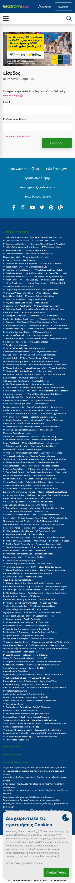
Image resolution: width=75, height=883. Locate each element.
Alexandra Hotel (11, 465)
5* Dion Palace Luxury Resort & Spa (46, 276)
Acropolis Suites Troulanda (16, 514)
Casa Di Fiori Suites (32, 619)
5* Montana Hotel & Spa (35, 250)
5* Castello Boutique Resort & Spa (19, 547)
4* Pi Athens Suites (43, 485)
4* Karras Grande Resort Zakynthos (36, 357)
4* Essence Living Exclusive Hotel (41, 478)
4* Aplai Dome (45, 563)
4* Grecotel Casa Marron (44, 240)
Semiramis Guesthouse (37, 397)
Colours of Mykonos (30, 596)
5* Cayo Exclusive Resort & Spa (32, 517)
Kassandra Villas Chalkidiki (15, 733)
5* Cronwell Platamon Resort (39, 253)
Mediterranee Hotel (48, 462)
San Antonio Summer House (16, 475)
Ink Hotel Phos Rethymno (15, 690)
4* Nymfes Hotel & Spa (14, 328)
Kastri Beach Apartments (30, 723)
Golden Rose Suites (12, 410)
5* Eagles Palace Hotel (43, 615)
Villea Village (9, 589)
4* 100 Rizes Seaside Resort (16, 384)
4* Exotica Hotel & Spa (36, 266)
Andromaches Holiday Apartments (19, 599)
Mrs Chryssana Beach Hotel (44, 351)
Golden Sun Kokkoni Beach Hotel (18, 318)
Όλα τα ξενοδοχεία (12, 746)
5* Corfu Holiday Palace (47, 292)
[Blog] (61, 207)
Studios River (9, 459)
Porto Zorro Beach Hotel (36, 309)
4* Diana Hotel (10, 387)
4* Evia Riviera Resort (13, 273)
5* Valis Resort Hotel (51, 246)
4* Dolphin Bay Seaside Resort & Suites (21, 289)
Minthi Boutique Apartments (31, 423)
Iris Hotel (31, 390)
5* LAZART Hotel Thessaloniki (17, 511)
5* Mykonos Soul (47, 599)
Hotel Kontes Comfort (13, 586)
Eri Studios (41, 550)
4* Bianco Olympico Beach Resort (19, 260)
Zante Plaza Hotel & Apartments (18, 286)
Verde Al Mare (42, 511)
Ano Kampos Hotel (45, 504)
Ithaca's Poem (46, 429)
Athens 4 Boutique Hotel (41, 501)
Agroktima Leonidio (12, 393)
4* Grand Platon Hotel (56, 273)
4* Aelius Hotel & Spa (13, 397)
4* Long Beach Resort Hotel (36, 256)
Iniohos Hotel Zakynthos (37, 625)
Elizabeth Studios (36, 328)
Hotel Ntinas (52, 410)
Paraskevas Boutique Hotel (48, 543)
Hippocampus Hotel (12, 556)
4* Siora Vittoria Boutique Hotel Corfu (43, 393)
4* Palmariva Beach (12, 309)
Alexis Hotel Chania (12, 573)
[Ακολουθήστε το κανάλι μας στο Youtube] (32, 207)
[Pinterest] (51, 207)
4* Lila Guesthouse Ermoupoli (17, 729)
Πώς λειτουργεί (57, 169)
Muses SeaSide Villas (37, 338)
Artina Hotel (53, 442)
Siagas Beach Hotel (37, 299)
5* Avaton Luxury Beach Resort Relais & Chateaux (26, 706)
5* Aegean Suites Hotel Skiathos (18, 661)
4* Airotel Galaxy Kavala (14, 364)
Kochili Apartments (33, 410)
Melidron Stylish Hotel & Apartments (48, 733)
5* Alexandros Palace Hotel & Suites (20, 570)
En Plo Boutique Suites (14, 592)
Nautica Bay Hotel (11, 256)
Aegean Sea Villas (48, 602)
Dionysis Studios (41, 403)
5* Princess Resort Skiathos (16, 439)
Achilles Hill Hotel (40, 380)
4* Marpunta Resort (41, 331)
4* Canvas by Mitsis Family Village (19, 560)
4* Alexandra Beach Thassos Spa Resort (21, 426)
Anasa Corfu (27, 550)
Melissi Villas (30, 612)
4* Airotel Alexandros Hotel (32, 459)
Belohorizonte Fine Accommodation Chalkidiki (25, 697)
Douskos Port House (12, 374)
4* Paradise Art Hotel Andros (51, 318)
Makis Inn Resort (11, 550)
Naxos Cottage (57, 645)
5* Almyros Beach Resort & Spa (17, 553)
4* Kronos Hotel (57, 282)
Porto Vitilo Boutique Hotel (16, 331)
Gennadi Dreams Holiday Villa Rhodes (21, 726)
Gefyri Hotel (9, 517)
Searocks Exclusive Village (43, 416)
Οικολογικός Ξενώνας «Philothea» (47, 420)
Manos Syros (9, 423)
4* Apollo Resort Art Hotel (15, 420)
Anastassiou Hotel (50, 465)
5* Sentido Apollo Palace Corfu (18, 543)
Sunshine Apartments (13, 406)
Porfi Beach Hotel (32, 651)
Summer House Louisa (53, 508)
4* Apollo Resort (11, 635)
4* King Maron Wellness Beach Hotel (20, 452)
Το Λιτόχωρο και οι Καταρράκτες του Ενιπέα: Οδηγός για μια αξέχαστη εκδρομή (35, 792)
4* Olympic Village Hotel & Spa (18, 292)
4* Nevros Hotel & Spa (13, 495)
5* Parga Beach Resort (13, 472)
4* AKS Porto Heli (34, 273)
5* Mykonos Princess (59, 540)
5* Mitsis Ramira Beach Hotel (17, 540)
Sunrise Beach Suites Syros (15, 638)
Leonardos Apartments (43, 384)
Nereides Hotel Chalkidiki (44, 720)
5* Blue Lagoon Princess (52, 279)
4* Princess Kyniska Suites (15, 455)
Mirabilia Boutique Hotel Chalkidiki (20, 429)
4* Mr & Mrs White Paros (46, 488)
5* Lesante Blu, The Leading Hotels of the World (26, 628)
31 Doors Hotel (10, 508)
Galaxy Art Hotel (11, 442)
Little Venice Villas (54, 674)
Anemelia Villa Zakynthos (15, 671)
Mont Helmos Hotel (54, 387)
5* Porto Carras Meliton (14, 299)
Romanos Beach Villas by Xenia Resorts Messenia (26, 716)
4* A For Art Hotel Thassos (15, 416)
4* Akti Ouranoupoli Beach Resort (19, 462)
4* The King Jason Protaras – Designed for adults (26, 713)
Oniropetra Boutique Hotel (16, 361)
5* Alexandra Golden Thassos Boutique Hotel (24, 367)
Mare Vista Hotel (11, 312)
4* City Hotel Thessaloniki (43, 400)
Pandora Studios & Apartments (41, 700)
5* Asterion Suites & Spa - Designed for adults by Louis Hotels (32, 583)
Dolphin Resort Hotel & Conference (20, 680)
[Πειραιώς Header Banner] (37, 48)
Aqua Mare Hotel (35, 586)
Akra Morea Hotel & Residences (44, 315)
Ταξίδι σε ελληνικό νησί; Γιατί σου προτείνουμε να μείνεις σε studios (35, 767)
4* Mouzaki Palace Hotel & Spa (39, 295)
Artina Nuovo (40, 540)
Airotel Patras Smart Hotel (15, 400)
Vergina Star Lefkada (13, 481)
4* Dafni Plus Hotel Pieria (49, 661)
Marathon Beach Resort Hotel (17, 432)
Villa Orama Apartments (14, 501)
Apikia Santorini (35, 592)
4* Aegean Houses (12, 619)
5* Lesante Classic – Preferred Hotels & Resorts (25, 654)
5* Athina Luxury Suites (53, 524)
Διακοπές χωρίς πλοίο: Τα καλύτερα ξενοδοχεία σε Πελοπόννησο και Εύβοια (35, 779)
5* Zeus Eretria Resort (50, 263)
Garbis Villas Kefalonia (13, 390)
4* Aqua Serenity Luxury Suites (17, 684)
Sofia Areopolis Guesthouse (16, 720)
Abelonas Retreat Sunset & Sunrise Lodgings (24, 694)
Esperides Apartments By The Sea (19, 491)
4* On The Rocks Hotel (37, 645)
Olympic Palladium (12, 612)
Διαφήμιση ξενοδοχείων (37, 187)
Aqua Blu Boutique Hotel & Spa (17, 579)
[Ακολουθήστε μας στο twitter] (42, 207)
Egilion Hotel (9, 377)
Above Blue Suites (57, 367)
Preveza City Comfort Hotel (38, 498)
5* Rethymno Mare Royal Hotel (53, 648)
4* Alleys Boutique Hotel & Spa (17, 736)
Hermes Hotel (29, 527)
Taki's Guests (9, 723)
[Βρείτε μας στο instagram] (23, 207)
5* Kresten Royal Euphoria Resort (19, 563)
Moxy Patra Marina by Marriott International (24, 348)
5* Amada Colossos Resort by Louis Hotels (46, 687)
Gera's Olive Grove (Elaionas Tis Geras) (21, 436)
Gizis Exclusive (46, 527)
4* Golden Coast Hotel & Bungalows (20, 263)
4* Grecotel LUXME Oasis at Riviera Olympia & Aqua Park (30, 322)
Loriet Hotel (9, 449)
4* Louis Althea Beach (39, 677)
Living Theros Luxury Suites (53, 570)
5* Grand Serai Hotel (13, 253)
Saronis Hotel (57, 406)
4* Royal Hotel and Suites (39, 468)
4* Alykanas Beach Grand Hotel (17, 302)
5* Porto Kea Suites (59, 517)
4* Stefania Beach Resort (15, 325)
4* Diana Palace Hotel (54, 374)
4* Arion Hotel (10, 279)
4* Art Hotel (42, 609)
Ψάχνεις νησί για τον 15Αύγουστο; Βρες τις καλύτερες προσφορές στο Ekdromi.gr (35, 805)
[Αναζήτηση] (69, 18)
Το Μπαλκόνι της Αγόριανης (53, 413)
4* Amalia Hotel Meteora (31, 377)
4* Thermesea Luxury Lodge (16, 537)
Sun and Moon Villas (12, 478)
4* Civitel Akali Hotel (13, 576)
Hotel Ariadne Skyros (13, 645)
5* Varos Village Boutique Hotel (18, 609)
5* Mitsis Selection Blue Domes (18, 530)
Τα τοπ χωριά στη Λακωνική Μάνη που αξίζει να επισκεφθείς (31, 799)
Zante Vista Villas (48, 680)
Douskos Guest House (54, 589)
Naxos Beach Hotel (44, 553)
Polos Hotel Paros (11, 527)
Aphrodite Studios (57, 459)
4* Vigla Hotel (42, 622)
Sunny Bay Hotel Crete (51, 452)
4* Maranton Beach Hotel (15, 276)
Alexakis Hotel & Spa (30, 508)
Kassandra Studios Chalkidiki (48, 729)
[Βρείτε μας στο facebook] (14, 207)
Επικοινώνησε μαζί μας (23, 169)
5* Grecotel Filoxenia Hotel (16, 240)
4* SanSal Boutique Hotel (46, 520)
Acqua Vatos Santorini (37, 406)
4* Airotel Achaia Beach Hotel (47, 269)
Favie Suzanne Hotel (38, 341)
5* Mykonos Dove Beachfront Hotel (20, 602)
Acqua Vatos (60, 468)
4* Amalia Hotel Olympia (15, 344)
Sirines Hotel (61, 364)
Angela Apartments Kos (33, 635)
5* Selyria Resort (51, 289)
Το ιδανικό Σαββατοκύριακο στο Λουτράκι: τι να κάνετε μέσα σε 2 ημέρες (33, 772)
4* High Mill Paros (58, 338)
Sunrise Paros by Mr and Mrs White (19, 648)
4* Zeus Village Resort (13, 703)
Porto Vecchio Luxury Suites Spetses (20, 710)
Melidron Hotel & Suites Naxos (52, 491)
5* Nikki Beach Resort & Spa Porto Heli (38, 354)
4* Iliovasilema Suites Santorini (54, 390)
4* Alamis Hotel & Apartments (17, 488)
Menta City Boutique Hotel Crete (19, 658)
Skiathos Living (49, 436)
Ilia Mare (31, 495)
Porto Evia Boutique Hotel (39, 335)
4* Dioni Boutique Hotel (40, 364)
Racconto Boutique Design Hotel (47, 439)
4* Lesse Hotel (57, 309)
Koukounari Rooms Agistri (30, 449)
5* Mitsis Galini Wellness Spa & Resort (21, 246)
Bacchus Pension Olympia (42, 455)
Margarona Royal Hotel (58, 328)
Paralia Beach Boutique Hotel (17, 403)
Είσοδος (46, 6)
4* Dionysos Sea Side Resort (16, 641)
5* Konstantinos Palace (46, 736)
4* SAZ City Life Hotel (13, 335)
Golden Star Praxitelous (14, 341)
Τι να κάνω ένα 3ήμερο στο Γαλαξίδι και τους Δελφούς (28, 796)
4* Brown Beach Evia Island (47, 305)
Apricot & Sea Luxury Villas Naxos (43, 664)
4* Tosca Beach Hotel (13, 266)
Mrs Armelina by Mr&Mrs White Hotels (50, 641)
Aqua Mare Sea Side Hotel (43, 445)
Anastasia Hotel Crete (13, 687)
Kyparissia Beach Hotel (14, 468)
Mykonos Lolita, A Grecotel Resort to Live (22, 674)
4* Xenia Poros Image (36, 282)
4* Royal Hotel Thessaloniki (16, 739)
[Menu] (5, 18)
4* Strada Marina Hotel (30, 589)
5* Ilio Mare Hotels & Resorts (16, 269)
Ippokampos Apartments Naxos (18, 622)
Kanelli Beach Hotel (12, 295)
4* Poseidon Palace (12, 250)
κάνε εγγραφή (11, 95)
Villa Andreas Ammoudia (44, 475)
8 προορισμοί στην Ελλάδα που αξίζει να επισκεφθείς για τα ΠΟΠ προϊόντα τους (33, 785)
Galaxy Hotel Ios (56, 481)
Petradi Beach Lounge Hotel (16, 615)
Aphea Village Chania (13, 700)
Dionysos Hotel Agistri (57, 586)
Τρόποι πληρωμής (37, 178)
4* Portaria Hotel (33, 374)
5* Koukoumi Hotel (56, 537)
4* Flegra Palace (36, 534)
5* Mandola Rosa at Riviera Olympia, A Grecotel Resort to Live (32, 237)
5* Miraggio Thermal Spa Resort (18, 370)
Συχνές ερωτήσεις (38, 196)
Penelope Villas (10, 596)
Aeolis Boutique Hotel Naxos (45, 361)
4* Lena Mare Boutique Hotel (38, 573)
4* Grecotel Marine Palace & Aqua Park (46, 243)
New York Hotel (10, 524)
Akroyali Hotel (10, 357)
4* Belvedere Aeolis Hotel (15, 445)
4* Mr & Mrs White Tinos (33, 312)
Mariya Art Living (34, 576)
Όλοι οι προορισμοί (12, 754)
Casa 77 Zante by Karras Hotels (46, 514)
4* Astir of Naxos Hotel (50, 612)
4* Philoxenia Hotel (39, 325)
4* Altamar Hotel (59, 325)
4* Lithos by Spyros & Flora (42, 605)
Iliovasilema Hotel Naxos (42, 638)
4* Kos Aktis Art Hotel (35, 556)
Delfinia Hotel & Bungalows (16, 631)
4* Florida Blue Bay (29, 279)
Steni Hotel (61, 472)
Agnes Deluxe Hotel (12, 498)
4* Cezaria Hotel (44, 370)
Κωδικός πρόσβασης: (15, 119)
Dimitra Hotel (42, 684)
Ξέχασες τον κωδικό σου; (17, 136)
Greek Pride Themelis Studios (17, 485)
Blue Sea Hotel (10, 354)
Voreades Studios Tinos (56, 723)
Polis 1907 (43, 658)
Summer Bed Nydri (37, 667)
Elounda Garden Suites (50, 566)
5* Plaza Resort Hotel (46, 530)
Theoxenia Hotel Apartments (17, 305)
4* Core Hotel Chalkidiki (33, 442)
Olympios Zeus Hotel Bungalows (53, 495)
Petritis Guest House (35, 481)
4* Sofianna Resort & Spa (14, 677)
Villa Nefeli (38, 537)
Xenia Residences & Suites (44, 631)
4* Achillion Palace (30, 524)
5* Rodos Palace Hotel (13, 338)
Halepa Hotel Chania (12, 625)
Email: (6, 101)
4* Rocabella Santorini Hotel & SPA (19, 566)
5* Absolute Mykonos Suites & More (20, 413)
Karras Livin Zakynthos (13, 664)
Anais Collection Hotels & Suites (18, 504)
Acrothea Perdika (51, 426)
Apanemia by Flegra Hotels (16, 351)
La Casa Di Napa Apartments (40, 472)
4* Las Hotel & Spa (30, 465)
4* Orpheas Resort (12, 651)
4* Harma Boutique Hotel (50, 547)
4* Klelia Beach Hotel (13, 282)
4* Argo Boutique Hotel (14, 534)
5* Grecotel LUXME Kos (14, 243)
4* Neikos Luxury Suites (31, 387)
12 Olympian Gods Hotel (14, 315)
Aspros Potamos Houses (14, 667)
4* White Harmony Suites (15, 605)
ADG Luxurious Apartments (16, 380)
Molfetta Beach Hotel (56, 592)
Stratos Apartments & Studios (17, 520)
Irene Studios (41, 302)
